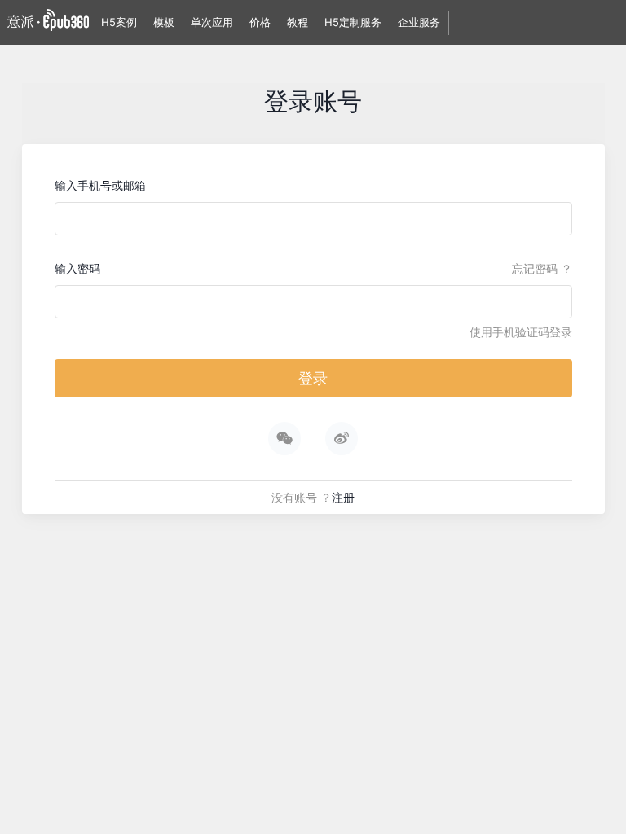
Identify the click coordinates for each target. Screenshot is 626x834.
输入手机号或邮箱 (100, 185)
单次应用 (212, 22)
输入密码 (77, 268)
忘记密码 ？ (542, 268)
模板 (163, 22)
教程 (297, 22)
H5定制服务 (352, 22)
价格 (260, 22)
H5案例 (119, 22)
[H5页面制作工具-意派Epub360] (48, 22)
